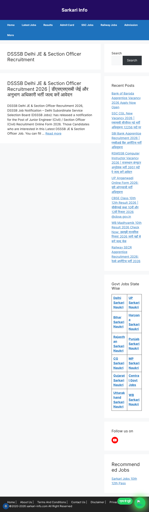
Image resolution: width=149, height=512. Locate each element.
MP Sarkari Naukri (134, 363)
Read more (53, 133)
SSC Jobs (87, 24)
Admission (131, 24)
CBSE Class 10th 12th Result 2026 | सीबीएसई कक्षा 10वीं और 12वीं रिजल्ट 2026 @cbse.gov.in (125, 207)
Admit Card (67, 24)
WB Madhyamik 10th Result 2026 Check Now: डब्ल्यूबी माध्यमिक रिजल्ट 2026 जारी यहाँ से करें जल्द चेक (127, 232)
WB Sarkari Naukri (134, 399)
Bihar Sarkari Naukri (118, 321)
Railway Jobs (109, 24)
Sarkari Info (74, 10)
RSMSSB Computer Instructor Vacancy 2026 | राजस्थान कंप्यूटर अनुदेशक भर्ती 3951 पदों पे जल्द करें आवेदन (126, 163)
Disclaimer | (98, 502)
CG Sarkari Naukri (118, 363)
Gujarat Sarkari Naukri (119, 380)
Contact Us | (79, 502)
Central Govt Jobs (134, 380)
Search (117, 53)
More (10, 35)
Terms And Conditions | (52, 502)
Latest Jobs (29, 24)
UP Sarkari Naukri (134, 302)
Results (48, 24)
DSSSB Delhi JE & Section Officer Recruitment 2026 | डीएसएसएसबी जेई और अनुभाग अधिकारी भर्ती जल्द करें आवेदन (47, 88)
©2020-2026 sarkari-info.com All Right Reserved (41, 506)
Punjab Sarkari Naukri (134, 343)
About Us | (27, 502)
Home (11, 24)
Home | (12, 502)
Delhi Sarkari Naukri (118, 302)
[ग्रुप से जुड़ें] (139, 503)
